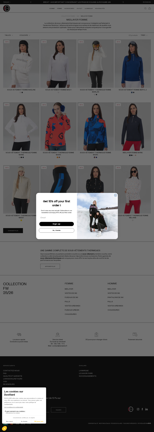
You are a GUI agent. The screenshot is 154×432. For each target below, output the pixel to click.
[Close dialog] (115, 195)
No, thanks (57, 230)
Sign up (56, 224)
